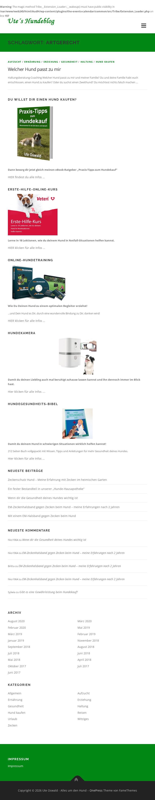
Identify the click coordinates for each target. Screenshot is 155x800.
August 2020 (16, 621)
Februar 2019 (86, 634)
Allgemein (14, 693)
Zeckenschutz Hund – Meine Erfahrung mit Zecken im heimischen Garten (57, 480)
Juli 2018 (13, 653)
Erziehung (51, 61)
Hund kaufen (105, 61)
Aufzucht (14, 61)
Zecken (12, 725)
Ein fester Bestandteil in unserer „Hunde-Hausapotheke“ (46, 489)
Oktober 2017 (17, 666)
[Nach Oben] (77, 781)
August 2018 (86, 647)
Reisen (82, 713)
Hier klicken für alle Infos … (26, 458)
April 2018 (84, 660)
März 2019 (15, 634)
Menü (143, 25)
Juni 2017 (14, 672)
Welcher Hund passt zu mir (34, 69)
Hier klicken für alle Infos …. (26, 392)
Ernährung (32, 61)
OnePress (96, 790)
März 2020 (85, 621)
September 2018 (19, 647)
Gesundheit (69, 61)
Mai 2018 (14, 660)
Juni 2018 (84, 653)
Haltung (87, 61)
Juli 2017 (83, 666)
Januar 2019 (16, 640)
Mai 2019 (84, 627)
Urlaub (12, 719)
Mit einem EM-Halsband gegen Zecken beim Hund (42, 516)
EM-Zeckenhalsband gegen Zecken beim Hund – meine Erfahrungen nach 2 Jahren (64, 507)
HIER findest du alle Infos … (26, 177)
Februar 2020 (17, 627)
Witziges (83, 719)
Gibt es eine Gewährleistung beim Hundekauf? (48, 592)
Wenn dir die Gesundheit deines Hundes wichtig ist (43, 498)
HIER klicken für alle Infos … (26, 248)
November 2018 (88, 640)
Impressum (15, 766)
